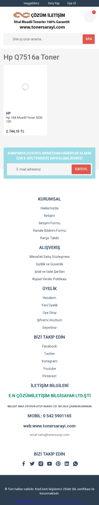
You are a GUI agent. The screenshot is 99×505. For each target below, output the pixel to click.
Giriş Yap (53, 3)
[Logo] (41, 20)
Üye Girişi (49, 313)
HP (8, 113)
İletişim (49, 216)
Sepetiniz (49, 327)
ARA (89, 39)
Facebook (49, 346)
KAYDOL (81, 169)
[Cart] (90, 16)
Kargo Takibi (49, 238)
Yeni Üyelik (49, 305)
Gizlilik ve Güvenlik (49, 264)
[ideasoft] (24, 501)
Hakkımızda (49, 208)
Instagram (49, 361)
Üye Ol (71, 3)
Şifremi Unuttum (49, 320)
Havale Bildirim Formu (49, 230)
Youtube (49, 369)
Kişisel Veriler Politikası (49, 279)
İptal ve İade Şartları (50, 272)
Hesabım (49, 298)
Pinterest (49, 376)
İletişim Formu (49, 223)
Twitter (49, 354)
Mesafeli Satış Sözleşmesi (50, 257)
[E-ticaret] (49, 501)
